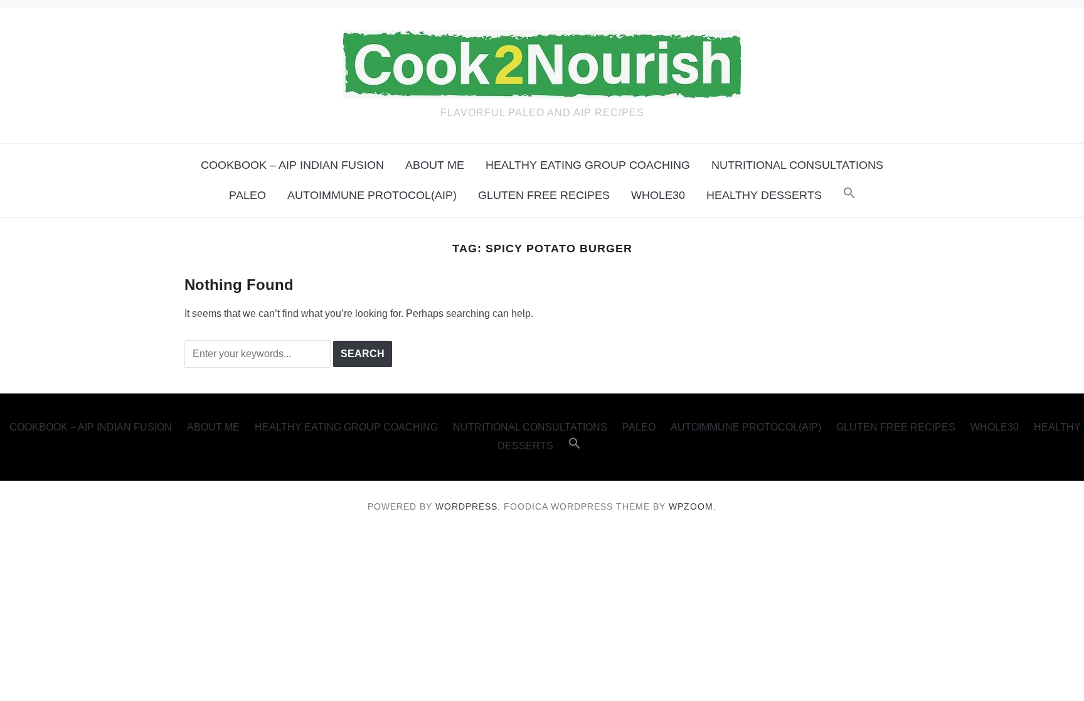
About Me (434, 165)
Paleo (247, 195)
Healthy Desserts (764, 195)
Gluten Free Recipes (544, 195)
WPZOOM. (692, 506)
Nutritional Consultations (797, 165)
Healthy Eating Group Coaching (588, 165)
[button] (849, 193)
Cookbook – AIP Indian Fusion (292, 165)
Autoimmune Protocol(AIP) (372, 195)
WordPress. (468, 506)
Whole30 (658, 195)
